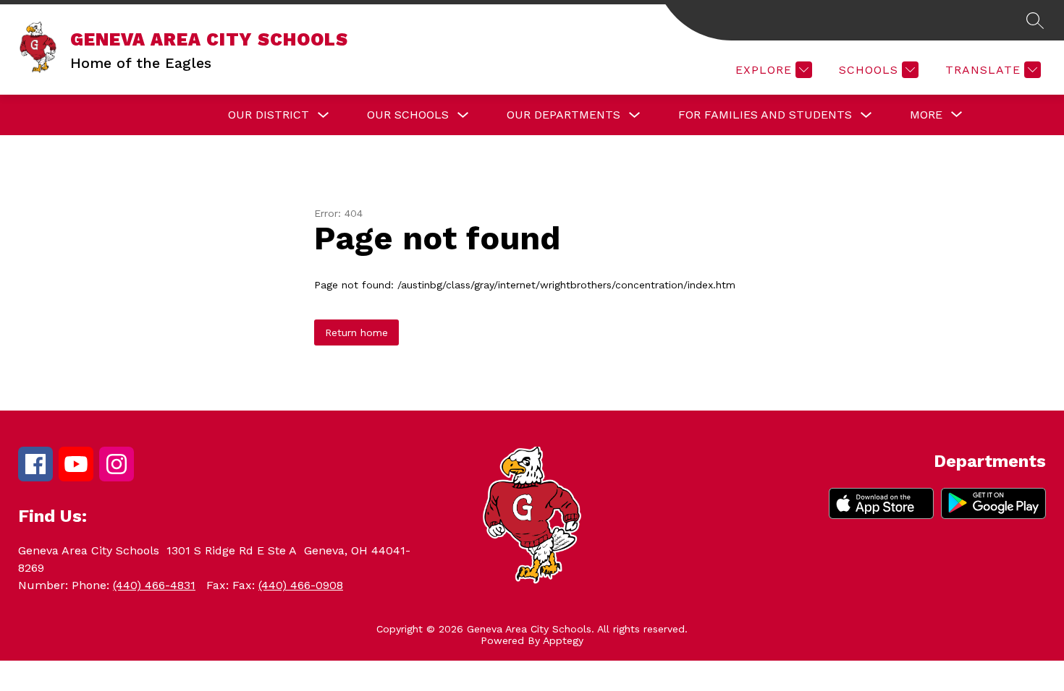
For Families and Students (765, 114)
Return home (356, 332)
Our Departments (563, 114)
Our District (268, 114)
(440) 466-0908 (300, 585)
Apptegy (563, 640)
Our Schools (408, 114)
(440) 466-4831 (154, 585)
